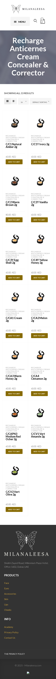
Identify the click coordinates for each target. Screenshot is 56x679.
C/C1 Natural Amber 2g (14, 145)
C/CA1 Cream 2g (14, 319)
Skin (6, 599)
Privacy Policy (11, 632)
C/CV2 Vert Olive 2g (13, 493)
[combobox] (23, 101)
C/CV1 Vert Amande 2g (38, 435)
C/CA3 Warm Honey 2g (13, 377)
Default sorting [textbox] (40, 102)
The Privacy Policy (14, 654)
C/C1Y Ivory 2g (40, 144)
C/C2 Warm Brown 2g (12, 203)
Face (6, 583)
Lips (6, 604)
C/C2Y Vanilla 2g (39, 203)
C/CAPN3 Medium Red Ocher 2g (13, 436)
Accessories (10, 593)
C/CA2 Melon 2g (39, 319)
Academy (8, 627)
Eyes (6, 588)
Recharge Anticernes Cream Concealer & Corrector (15, 138)
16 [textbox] (22, 102)
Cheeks (7, 609)
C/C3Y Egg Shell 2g (12, 261)
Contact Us (9, 637)
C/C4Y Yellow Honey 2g (39, 261)
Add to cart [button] (14, 162)
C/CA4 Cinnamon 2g (39, 377)
